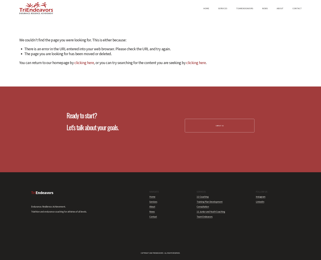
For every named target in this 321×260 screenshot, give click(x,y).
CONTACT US (220, 125)
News (265, 8)
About (280, 8)
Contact (297, 8)
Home (206, 8)
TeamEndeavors (244, 8)
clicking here (84, 62)
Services (222, 8)
